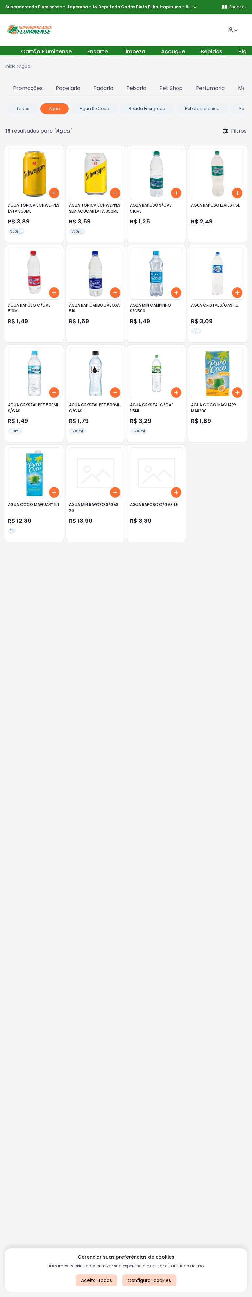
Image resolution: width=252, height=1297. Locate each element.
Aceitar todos (96, 1280)
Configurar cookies (149, 1280)
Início (10, 66)
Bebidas (211, 51)
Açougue (173, 51)
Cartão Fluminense (46, 51)
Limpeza (134, 51)
